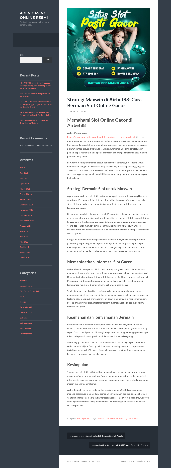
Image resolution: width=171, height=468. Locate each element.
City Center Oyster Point (30, 291)
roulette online (26, 312)
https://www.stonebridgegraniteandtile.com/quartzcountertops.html (101, 137)
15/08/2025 (72, 111)
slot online (24, 318)
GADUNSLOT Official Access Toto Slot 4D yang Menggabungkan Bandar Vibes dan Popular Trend (36, 104)
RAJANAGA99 (26, 307)
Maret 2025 (25, 252)
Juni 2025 (24, 236)
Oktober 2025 (26, 215)
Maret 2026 (25, 189)
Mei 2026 (24, 178)
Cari (22, 55)
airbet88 (23, 281)
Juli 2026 (24, 167)
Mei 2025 (24, 242)
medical (23, 302)
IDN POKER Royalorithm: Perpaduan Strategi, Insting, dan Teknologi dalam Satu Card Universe (35, 85)
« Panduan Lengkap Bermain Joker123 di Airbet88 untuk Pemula (96, 436)
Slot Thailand (25, 328)
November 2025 (26, 210)
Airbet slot (101, 418)
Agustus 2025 (26, 226)
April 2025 (24, 247)
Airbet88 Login (122, 418)
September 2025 (27, 220)
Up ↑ (148, 462)
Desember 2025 (26, 205)
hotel (22, 296)
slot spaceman (26, 323)
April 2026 (24, 183)
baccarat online (26, 286)
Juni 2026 (24, 173)
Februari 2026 (26, 194)
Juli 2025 (24, 231)
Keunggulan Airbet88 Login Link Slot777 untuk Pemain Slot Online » (120, 445)
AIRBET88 (110, 418)
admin (84, 111)
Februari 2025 (26, 258)
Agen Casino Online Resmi (34, 15)
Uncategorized (26, 334)
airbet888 (133, 418)
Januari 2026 (25, 199)
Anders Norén (136, 462)
